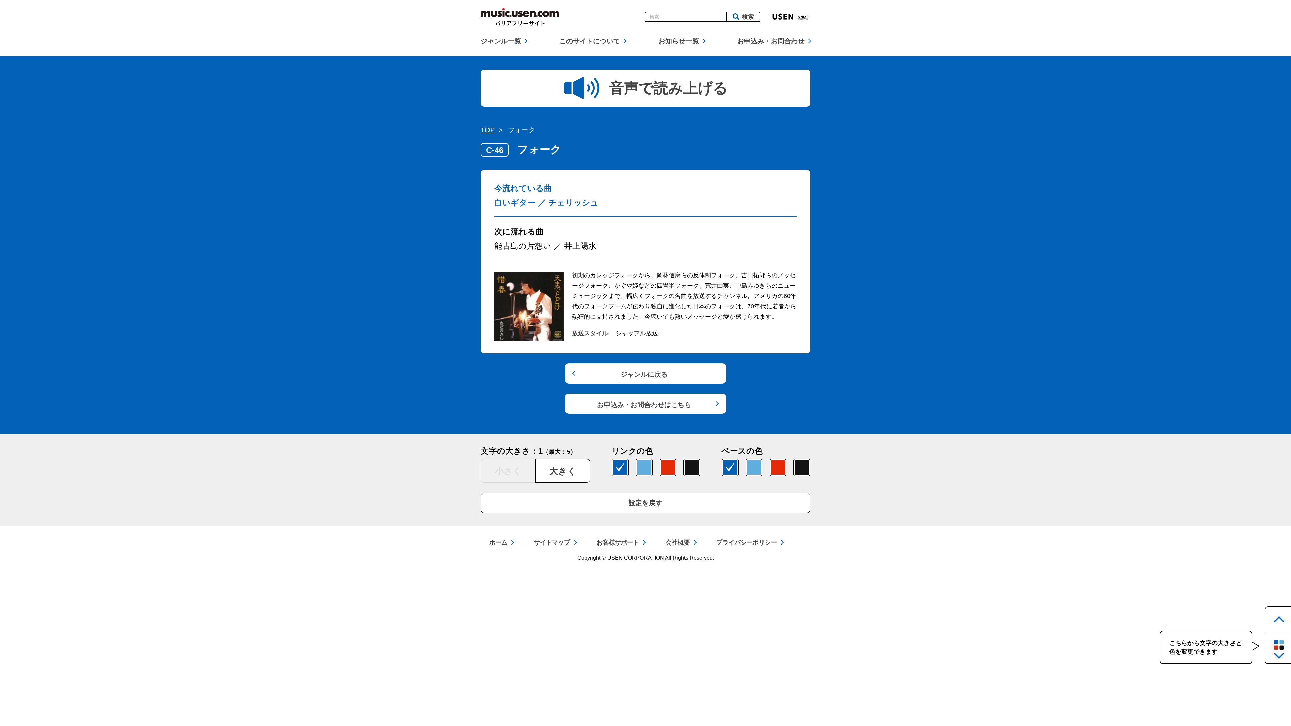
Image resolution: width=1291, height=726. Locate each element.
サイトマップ (552, 542)
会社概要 (678, 542)
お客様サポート (618, 542)
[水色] (644, 467)
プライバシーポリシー (746, 542)
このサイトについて (589, 41)
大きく (562, 471)
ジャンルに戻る (644, 374)
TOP (488, 130)
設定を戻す (645, 503)
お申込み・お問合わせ (771, 41)
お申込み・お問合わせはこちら (644, 404)
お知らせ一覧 (679, 41)
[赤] (668, 467)
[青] (620, 467)
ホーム (498, 542)
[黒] (691, 467)
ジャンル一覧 (501, 41)
